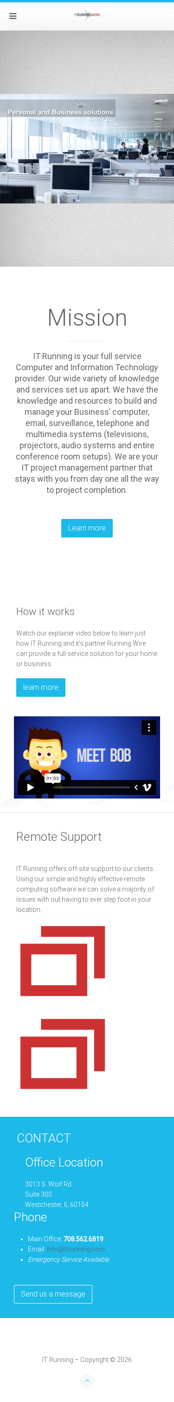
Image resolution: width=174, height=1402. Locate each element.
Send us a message (53, 1294)
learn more (40, 687)
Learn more (87, 528)
